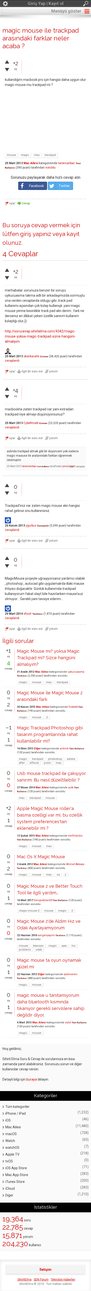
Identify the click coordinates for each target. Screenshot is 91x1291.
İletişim (45, 1270)
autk (71, 787)
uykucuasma (76, 671)
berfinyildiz (75, 835)
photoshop (55, 759)
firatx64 (73, 706)
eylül (68, 1022)
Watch (10, 1141)
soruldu (50, 167)
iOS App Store (16, 1168)
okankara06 (31, 356)
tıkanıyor (38, 945)
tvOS (9, 1161)
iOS (8, 1120)
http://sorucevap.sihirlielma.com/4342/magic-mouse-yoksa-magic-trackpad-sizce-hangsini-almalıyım (40, 336)
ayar (64, 945)
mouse (11, 155)
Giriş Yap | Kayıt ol (46, 3)
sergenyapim (46, 935)
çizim (47, 762)
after (22, 762)
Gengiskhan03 (43, 900)
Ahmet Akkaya (75, 864)
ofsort (28, 613)
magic (25, 155)
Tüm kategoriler (17, 1107)
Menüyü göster (66, 11)
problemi (25, 949)
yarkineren (70, 974)
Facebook (36, 186)
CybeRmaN (31, 423)
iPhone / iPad (15, 1113)
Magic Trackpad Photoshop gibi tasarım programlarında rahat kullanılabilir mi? (50, 734)
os (58, 874)
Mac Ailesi (31, 163)
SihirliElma (24, 1279)
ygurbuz (31, 525)
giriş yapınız (35, 233)
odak (39, 949)
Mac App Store (16, 1175)
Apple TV (12, 1154)
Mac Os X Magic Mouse (41, 856)
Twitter (64, 186)
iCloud (10, 1188)
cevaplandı (12, 360)
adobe (71, 759)
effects (34, 762)
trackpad (50, 155)
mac (37, 155)
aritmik (64, 748)
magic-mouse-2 (29, 910)
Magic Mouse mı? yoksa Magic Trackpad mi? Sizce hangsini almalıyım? (48, 658)
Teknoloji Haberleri (63, 1279)
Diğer (37, 748)
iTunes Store (15, 1182)
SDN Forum (41, 1279)
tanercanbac (66, 163)
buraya (31, 1079)
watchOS (12, 1148)
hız (73, 945)
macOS (11, 1134)
